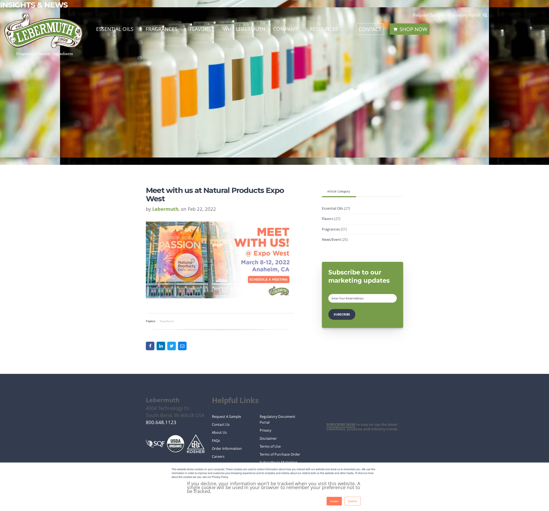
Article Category (339, 191)
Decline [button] (352, 501)
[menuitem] (409, 29)
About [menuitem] (283, 44)
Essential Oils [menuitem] (114, 28)
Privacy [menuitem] (265, 430)
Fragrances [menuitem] (161, 28)
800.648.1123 (161, 422)
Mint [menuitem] (104, 70)
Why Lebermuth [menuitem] (244, 28)
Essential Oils (336, 208)
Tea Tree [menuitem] (108, 83)
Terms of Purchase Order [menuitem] (280, 454)
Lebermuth (165, 209)
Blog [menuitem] (318, 83)
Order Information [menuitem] (227, 448)
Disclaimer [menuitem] (268, 438)
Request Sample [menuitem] (428, 15)
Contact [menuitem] (370, 29)
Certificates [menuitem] (327, 44)
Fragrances (334, 229)
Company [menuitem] (285, 28)
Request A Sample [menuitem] (226, 416)
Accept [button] (334, 501)
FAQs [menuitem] (317, 96)
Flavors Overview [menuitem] (215, 44)
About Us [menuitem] (219, 432)
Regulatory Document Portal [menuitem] (277, 419)
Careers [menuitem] (285, 96)
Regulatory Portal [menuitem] (336, 57)
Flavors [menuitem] (200, 28)
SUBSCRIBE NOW (340, 424)
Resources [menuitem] (323, 28)
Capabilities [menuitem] (290, 57)
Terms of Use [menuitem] (270, 446)
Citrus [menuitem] (106, 44)
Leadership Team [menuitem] (296, 83)
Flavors (331, 218)
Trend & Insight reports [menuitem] (180, 44)
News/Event (167, 321)
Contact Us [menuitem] (221, 424)
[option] (219, 332)
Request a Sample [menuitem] (334, 70)
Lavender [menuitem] (110, 57)
